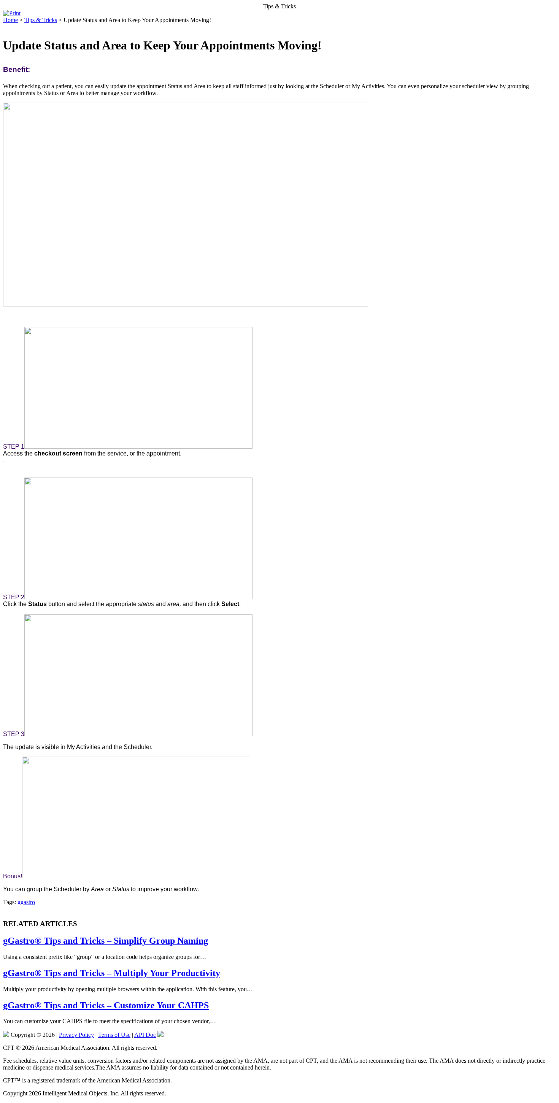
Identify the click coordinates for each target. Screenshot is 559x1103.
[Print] (12, 13)
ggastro (26, 902)
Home (10, 20)
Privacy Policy (76, 1035)
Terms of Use (114, 1035)
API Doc (145, 1035)
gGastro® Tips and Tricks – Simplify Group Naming (105, 941)
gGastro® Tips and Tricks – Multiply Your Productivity (111, 973)
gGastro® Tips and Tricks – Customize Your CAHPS (106, 1005)
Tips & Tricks (40, 20)
